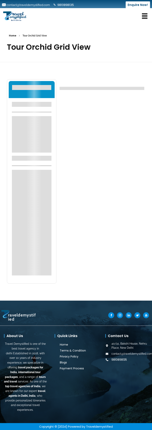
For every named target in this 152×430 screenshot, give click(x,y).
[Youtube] (146, 315)
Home (12, 35)
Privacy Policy (69, 356)
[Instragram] (120, 315)
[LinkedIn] (129, 315)
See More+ (31, 146)
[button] (144, 15)
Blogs (63, 362)
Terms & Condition (73, 351)
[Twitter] (137, 315)
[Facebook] (111, 315)
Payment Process (72, 368)
